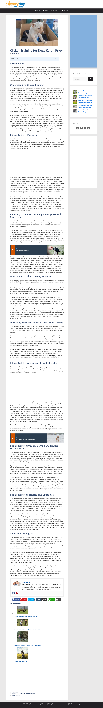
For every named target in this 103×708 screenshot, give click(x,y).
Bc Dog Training (16, 695)
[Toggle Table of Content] (55, 59)
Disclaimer (72, 704)
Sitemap (78, 704)
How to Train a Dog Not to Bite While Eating (23, 693)
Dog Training (15, 692)
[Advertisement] (69, 4)
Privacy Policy (51, 704)
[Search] (91, 79)
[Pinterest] (17, 593)
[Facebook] (13, 593)
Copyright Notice (42, 704)
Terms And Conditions (62, 704)
